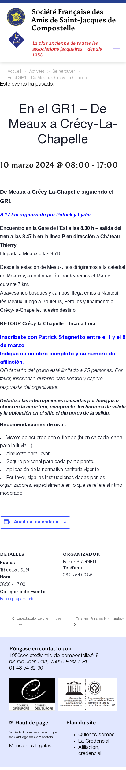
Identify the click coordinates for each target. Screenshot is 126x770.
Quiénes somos (96, 735)
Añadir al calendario (36, 522)
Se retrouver (64, 72)
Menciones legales (30, 746)
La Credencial (93, 741)
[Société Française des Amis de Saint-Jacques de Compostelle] (15, 17)
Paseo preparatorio (17, 599)
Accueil (14, 72)
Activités (36, 72)
